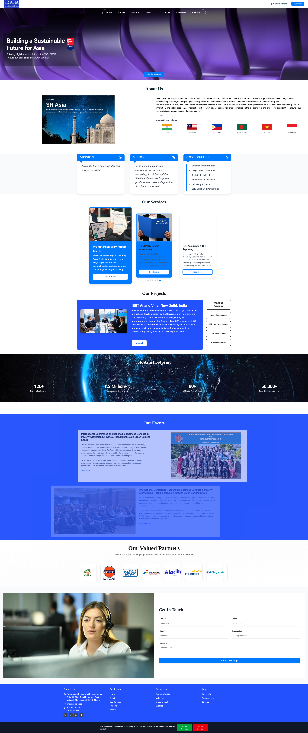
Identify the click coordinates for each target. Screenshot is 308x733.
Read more (159, 115)
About (112, 698)
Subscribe (298, 4)
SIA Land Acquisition (218, 324)
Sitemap (205, 702)
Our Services (115, 702)
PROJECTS (151, 13)
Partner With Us (163, 694)
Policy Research (218, 342)
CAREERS (197, 13)
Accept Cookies (184, 728)
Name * (163, 619)
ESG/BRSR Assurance (218, 304)
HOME (109, 13)
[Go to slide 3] (153, 280)
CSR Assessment (218, 333)
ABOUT (121, 13)
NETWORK (181, 13)
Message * (164, 643)
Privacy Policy (208, 694)
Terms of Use (208, 698)
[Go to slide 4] (155, 280)
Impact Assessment (218, 315)
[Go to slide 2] (150, 280)
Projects (113, 706)
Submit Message (229, 660)
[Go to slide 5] (157, 280)
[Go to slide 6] (160, 280)
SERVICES (136, 13)
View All (139, 343)
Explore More (154, 74)
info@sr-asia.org (74, 704)
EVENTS (166, 13)
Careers (159, 706)
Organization (237, 631)
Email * (162, 631)
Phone (234, 619)
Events (113, 710)
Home (112, 694)
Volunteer (160, 698)
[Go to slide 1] (148, 280)
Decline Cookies (200, 728)
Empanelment (162, 702)
